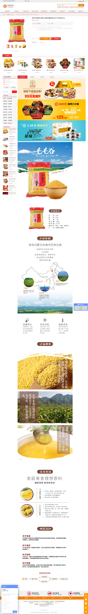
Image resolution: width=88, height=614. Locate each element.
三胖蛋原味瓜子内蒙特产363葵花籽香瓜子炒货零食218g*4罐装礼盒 (12, 143)
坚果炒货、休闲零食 (9, 101)
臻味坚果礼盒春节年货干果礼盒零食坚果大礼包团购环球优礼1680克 (12, 172)
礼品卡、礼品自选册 (9, 98)
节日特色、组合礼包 (9, 123)
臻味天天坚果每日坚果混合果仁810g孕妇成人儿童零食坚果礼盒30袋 (12, 165)
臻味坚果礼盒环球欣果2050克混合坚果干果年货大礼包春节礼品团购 (12, 158)
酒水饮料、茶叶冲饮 (9, 114)
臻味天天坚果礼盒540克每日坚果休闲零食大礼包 (12, 179)
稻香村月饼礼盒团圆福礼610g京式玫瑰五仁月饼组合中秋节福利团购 (12, 193)
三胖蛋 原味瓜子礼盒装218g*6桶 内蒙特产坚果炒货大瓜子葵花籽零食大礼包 (12, 136)
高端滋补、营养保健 (9, 120)
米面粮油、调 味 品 (10, 14)
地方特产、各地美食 (9, 117)
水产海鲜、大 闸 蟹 (9, 109)
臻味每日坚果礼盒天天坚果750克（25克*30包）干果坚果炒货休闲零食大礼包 (12, 129)
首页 (4, 14)
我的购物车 (80, 1)
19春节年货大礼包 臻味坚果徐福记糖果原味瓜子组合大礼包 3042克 (12, 151)
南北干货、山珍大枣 (9, 112)
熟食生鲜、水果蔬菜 (9, 103)
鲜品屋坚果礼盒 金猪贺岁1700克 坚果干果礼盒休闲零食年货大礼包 (12, 186)
